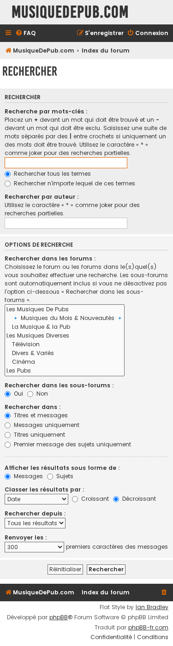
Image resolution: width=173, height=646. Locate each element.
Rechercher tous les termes (51, 174)
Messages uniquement (45, 425)
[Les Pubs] (65, 371)
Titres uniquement (38, 435)
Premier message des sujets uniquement (71, 444)
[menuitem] (25, 33)
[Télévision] (65, 344)
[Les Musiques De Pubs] (65, 309)
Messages (27, 476)
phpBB (58, 617)
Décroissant (138, 499)
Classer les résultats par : (44, 489)
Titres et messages (40, 415)
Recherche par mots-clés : (46, 111)
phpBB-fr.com (148, 627)
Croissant (94, 499)
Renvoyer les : (26, 537)
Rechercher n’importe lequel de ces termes (73, 183)
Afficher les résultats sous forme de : (62, 468)
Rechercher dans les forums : (50, 258)
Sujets (63, 476)
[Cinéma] (65, 362)
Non (41, 393)
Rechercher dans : (33, 407)
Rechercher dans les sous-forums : (59, 385)
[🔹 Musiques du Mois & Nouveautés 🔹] (65, 318)
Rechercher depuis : (35, 513)
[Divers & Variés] (65, 353)
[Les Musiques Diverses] (65, 336)
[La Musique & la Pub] (65, 327)
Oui (17, 393)
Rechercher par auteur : (42, 197)
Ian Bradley (152, 607)
